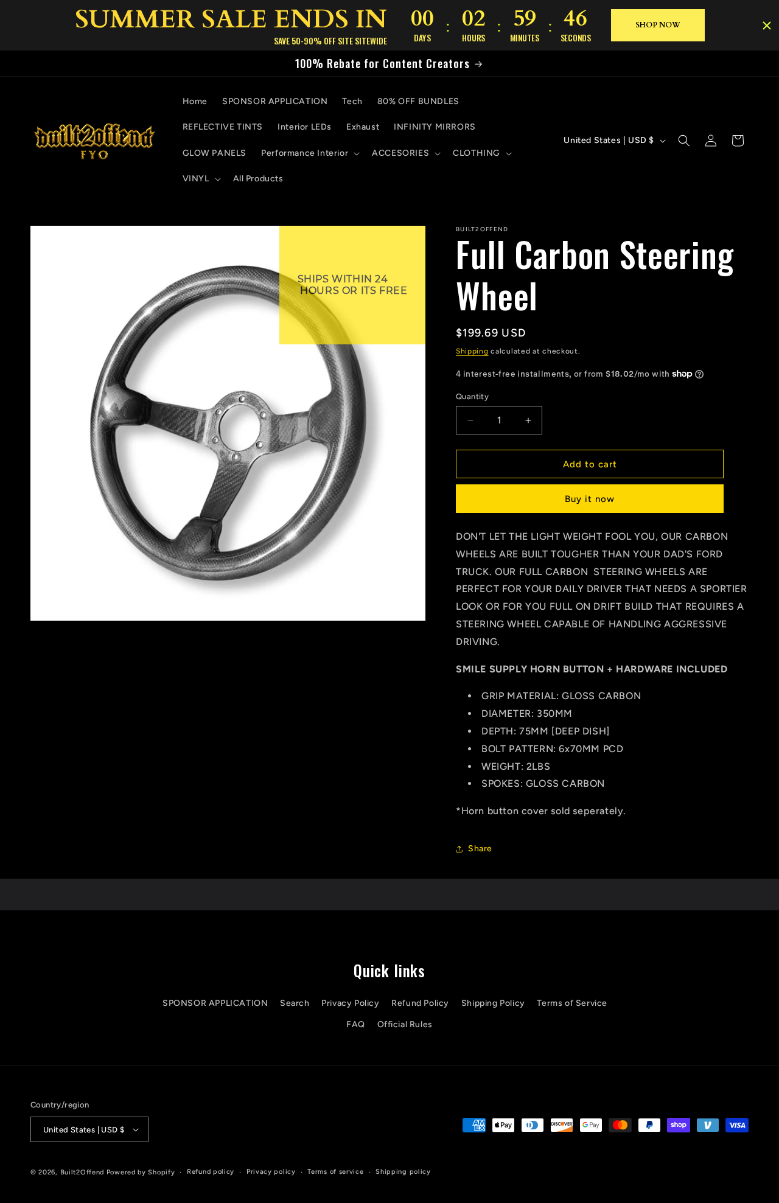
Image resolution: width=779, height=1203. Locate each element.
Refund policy (210, 1172)
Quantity (472, 396)
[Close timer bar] (767, 25)
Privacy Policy (350, 1003)
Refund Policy (420, 1003)
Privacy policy (271, 1172)
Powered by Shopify (141, 1172)
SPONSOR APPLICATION (215, 1003)
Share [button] (480, 848)
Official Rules (405, 1024)
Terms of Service (572, 1003)
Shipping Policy (493, 1003)
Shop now (657, 25)
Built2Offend (82, 1172)
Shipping (472, 351)
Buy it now (590, 498)
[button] (309, 153)
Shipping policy (403, 1172)
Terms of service (335, 1172)
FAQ (355, 1024)
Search (295, 1003)
